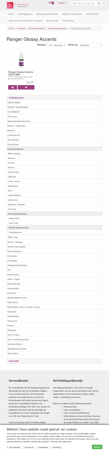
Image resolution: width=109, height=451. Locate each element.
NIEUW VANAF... (14, 102)
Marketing (57, 447)
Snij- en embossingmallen (18, 339)
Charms (11, 162)
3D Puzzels (12, 116)
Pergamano (12, 321)
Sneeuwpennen (15, 232)
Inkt (9, 270)
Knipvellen (11, 293)
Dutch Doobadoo (14, 251)
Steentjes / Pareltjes (16, 204)
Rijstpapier (11, 330)
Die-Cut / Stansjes (15, 242)
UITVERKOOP (13, 112)
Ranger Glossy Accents (18, 227)
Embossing (12, 256)
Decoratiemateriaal (15, 149)
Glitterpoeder (14, 218)
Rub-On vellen (13, 334)
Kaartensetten (13, 274)
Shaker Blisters (14, 195)
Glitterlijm (12, 176)
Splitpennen (13, 200)
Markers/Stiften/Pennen (17, 297)
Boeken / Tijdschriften (16, 125)
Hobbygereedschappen (17, 265)
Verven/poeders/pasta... (18, 213)
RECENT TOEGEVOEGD (17, 107)
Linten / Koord (14, 181)
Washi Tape (13, 237)
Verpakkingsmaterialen (17, 348)
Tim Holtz (12, 209)
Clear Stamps (13, 139)
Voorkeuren (29, 447)
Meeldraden (13, 186)
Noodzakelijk (14, 447)
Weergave (41, 44)
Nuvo (10, 190)
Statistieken (43, 447)
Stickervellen (12, 353)
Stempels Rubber (14, 344)
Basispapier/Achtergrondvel (19, 121)
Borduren (11, 130)
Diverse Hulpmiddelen (16, 246)
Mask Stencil (12, 302)
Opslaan (97, 447)
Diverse (11, 167)
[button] (62, 2)
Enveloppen (12, 260)
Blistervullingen (14, 153)
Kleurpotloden (13, 288)
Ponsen (10, 325)
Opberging (11, 311)
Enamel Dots (13, 172)
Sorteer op (72, 44)
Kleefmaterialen (14, 283)
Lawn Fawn (13, 223)
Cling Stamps (13, 144)
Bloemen (12, 158)
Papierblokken (13, 316)
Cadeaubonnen (13, 135)
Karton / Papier (13, 279)
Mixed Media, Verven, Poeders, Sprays (23, 307)
